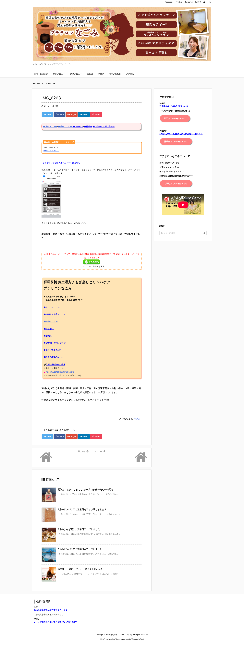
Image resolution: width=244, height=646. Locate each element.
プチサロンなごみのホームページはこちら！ (62, 163)
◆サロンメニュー (52, 307)
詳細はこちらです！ (51, 151)
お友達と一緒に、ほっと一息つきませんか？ (80, 569)
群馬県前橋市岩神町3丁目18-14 (173, 106)
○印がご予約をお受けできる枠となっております (55, 622)
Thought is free (137, 639)
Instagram (189, 2)
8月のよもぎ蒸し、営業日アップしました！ (80, 529)
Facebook (169, 2)
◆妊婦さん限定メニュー (55, 314)
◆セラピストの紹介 (53, 350)
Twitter (179, 2)
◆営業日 (88, 126)
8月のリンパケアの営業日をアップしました (80, 549)
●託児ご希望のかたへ (53, 357)
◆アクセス (78, 126)
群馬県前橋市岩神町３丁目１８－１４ (50, 610)
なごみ (137, 419)
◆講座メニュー (51, 321)
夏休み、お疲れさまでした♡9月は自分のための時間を (85, 489)
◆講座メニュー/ (65, 126)
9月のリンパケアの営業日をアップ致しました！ (82, 509)
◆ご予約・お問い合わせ (104, 126)
